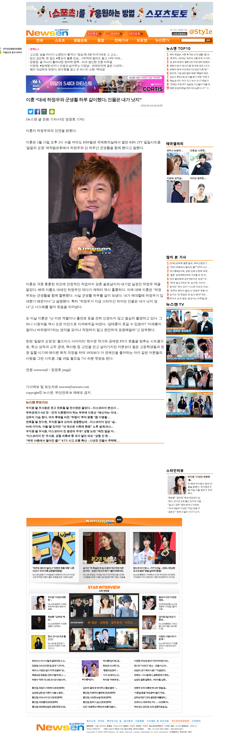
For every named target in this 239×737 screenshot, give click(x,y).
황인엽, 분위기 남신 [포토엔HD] (97, 702)
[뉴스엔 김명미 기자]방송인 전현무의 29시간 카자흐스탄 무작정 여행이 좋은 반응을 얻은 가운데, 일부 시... (53, 577)
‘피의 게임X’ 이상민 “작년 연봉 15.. (184, 508)
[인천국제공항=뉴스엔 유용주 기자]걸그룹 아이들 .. (168, 606)
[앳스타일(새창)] (200, 34)
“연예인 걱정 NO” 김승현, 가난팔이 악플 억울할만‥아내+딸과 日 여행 (203, 84)
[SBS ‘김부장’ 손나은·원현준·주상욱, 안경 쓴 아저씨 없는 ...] (189, 334)
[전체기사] (121, 43)
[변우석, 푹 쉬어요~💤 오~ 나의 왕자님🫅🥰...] (189, 362)
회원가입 (183, 30)
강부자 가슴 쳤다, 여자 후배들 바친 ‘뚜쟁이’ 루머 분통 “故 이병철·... (68, 417)
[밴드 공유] (44, 111)
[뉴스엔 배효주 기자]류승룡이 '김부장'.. (57, 625)
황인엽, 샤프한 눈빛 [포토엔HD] (97, 697)
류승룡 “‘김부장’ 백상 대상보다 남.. (184, 497)
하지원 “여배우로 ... (111, 679)
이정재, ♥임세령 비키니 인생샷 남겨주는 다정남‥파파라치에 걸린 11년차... (77, 65)
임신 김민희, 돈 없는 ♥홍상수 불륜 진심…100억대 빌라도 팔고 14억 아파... (76, 58)
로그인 (173, 30)
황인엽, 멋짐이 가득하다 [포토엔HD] (48, 688)
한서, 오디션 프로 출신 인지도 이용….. (186, 501)
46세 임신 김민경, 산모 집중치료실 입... (151, 706)
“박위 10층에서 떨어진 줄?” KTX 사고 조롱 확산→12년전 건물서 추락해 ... (73, 440)
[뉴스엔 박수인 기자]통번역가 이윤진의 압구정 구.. (168, 645)
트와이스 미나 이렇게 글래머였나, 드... (49, 661)
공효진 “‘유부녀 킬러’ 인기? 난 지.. (184, 512)
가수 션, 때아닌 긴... (111, 675)
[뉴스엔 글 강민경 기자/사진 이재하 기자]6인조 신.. (56, 645)
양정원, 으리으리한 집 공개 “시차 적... (48, 665)
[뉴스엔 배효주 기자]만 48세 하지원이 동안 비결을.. (57, 606)
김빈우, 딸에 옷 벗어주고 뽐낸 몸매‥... (100, 688)
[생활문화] (80, 43)
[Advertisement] (189, 115)
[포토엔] (142, 43)
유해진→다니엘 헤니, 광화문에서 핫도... (152, 675)
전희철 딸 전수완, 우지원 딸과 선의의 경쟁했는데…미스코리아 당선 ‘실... (71, 421)
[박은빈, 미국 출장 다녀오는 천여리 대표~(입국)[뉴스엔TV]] (189, 389)
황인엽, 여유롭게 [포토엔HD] (45, 702)
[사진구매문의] (179, 35)
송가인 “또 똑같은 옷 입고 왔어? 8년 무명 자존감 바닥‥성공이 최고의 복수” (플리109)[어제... (103, 569)
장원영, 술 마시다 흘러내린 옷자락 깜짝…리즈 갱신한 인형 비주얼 (71, 61)
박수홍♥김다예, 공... (111, 661)
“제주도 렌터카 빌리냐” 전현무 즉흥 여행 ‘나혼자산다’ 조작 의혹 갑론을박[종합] (53, 569)
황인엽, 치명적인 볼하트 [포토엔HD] (99, 692)
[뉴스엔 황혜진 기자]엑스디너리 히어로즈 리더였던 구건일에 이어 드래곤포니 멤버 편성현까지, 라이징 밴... (154, 577)
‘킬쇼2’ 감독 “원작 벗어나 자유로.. (184, 504)
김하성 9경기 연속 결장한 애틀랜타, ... (150, 697)
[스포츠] (60, 43)
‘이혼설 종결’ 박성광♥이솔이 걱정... (149, 692)
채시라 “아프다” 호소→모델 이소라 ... (150, 665)
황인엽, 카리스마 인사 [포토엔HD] (47, 697)
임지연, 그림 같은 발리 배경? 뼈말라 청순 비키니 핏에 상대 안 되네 (201, 73)
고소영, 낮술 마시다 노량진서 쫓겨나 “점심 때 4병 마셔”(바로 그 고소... (74, 54)
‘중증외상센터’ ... (110, 670)
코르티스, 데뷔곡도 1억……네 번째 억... (151, 702)
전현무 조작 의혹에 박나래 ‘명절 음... (150, 688)
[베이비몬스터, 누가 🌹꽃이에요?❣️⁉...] (189, 417)
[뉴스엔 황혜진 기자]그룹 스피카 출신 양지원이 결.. (168, 626)
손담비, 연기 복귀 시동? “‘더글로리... (150, 670)
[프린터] (52, 111)
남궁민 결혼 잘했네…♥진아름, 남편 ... (150, 679)
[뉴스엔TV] (162, 43)
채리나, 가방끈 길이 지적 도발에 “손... (48, 670)
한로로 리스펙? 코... (111, 665)
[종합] (101, 43)
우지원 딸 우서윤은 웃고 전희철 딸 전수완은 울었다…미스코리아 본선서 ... (72, 407)
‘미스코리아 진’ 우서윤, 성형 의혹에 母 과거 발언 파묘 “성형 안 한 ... (68, 435)
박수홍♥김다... (88, 679)
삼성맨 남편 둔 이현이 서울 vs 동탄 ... (48, 692)
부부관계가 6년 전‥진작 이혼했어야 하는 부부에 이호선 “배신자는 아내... (72, 412)
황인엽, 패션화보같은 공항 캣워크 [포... (49, 706)
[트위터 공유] (30, 111)
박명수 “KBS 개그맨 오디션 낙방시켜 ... (49, 679)
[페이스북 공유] (37, 111)
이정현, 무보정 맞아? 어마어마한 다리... (151, 661)
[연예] (39, 43)
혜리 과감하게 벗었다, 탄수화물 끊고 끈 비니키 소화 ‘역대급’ (68, 69)
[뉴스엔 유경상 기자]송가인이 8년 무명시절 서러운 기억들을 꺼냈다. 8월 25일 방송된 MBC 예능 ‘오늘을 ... (104, 577)
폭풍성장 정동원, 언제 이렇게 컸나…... (49, 675)
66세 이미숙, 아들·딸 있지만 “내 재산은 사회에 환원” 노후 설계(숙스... (70, 426)
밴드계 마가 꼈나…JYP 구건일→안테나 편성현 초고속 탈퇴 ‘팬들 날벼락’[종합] (154, 569)
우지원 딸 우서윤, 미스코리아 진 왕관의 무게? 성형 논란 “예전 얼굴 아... (71, 431)
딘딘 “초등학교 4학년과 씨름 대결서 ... (100, 706)
